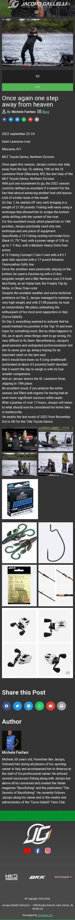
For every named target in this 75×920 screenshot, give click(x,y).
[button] (36, 11)
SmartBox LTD (45, 915)
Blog (45, 112)
